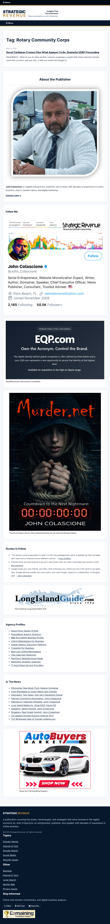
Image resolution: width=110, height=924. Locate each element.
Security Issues (10, 859)
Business (7, 870)
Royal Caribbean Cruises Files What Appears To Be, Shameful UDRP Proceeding (52, 52)
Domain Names (10, 841)
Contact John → (13, 195)
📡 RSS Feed (20, 906)
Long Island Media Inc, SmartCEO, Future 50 (33, 705)
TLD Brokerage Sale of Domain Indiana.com (33, 719)
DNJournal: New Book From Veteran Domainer (34, 688)
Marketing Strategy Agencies (26, 661)
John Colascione (24, 576)
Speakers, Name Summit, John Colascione (32, 708)
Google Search (10, 850)
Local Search (9, 879)
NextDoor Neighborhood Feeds (27, 658)
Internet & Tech (10, 846)
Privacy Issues (10, 889)
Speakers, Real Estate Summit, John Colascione (35, 712)
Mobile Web (9, 884)
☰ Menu (6, 2)
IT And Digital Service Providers (27, 665)
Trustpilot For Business (22, 648)
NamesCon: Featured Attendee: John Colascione (35, 701)
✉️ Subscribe (34, 906)
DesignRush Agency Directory (26, 634)
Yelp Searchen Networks (23, 655)
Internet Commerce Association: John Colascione (36, 698)
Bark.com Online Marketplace (26, 651)
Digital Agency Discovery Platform (28, 644)
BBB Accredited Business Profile (27, 637)
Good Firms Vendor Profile (24, 630)
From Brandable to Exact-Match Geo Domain (34, 691)
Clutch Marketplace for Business (27, 641)
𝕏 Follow (7, 906)
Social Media (9, 855)
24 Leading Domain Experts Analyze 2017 (32, 715)
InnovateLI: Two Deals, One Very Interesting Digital (37, 695)
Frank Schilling (64, 558)
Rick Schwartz (17, 565)
